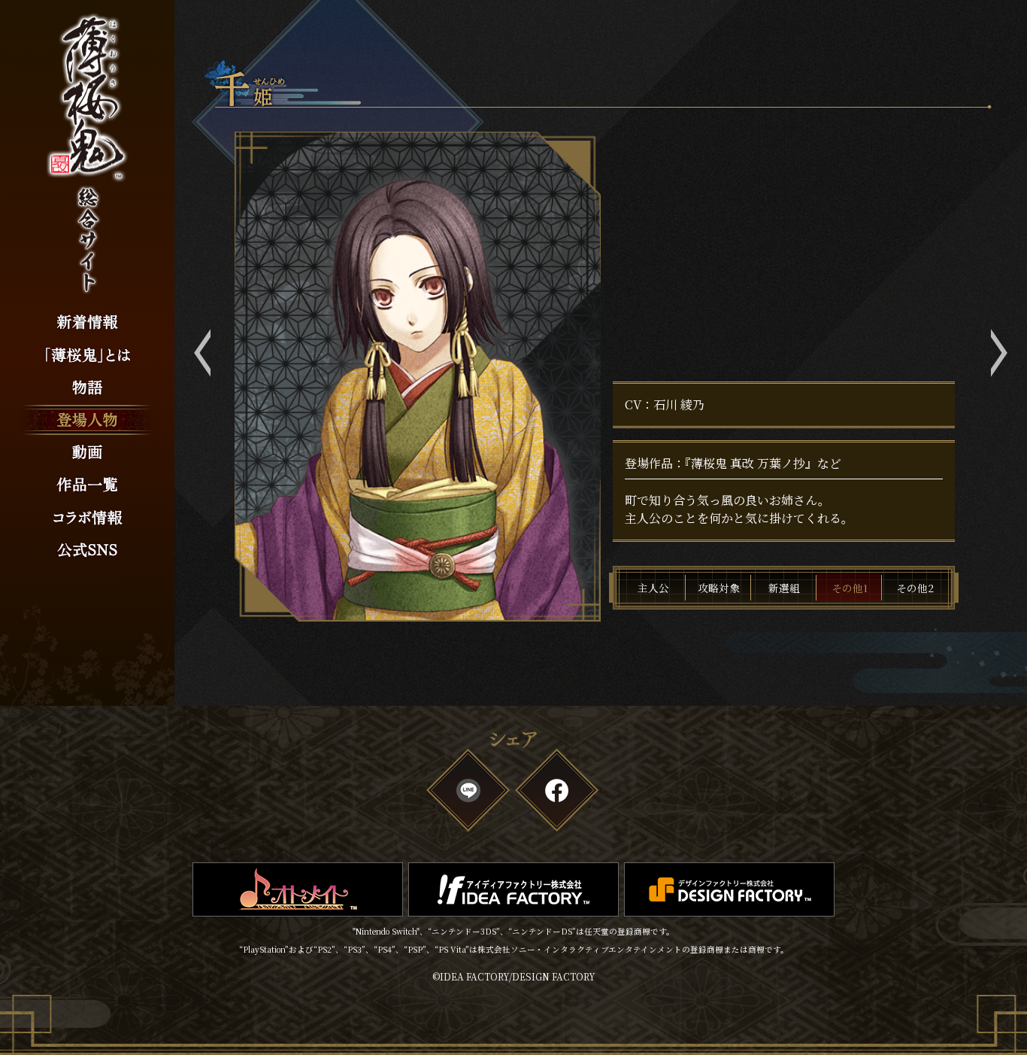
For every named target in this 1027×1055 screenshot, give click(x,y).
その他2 (915, 587)
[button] (203, 353)
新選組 (784, 587)
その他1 (850, 587)
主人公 (653, 587)
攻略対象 (719, 587)
